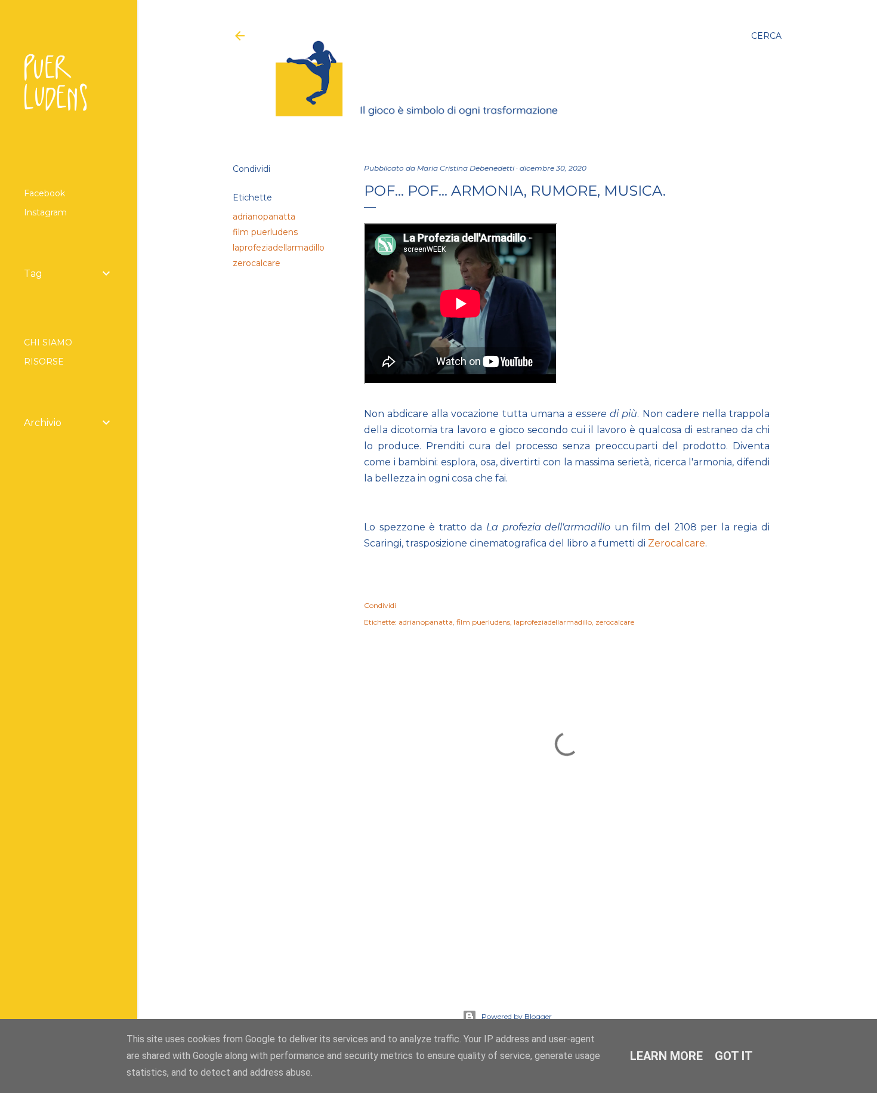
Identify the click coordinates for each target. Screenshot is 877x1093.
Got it (734, 1056)
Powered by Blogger (516, 1016)
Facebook (44, 193)
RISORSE (44, 361)
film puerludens (265, 232)
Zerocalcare (676, 543)
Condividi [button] (251, 168)
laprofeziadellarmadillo (279, 247)
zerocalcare (256, 263)
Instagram (45, 212)
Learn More (666, 1056)
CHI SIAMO (48, 342)
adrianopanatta (264, 216)
